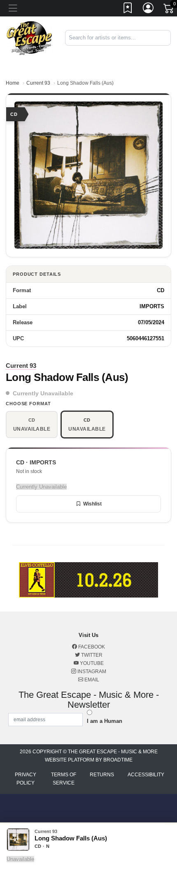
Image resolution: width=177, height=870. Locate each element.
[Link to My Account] (148, 9)
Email (91, 680)
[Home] (29, 37)
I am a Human (104, 721)
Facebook (91, 647)
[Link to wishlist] (128, 9)
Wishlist (92, 504)
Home (12, 83)
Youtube (91, 663)
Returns (102, 775)
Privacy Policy (25, 779)
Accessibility (146, 775)
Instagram (91, 671)
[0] (169, 10)
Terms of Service (63, 779)
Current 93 (38, 83)
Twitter (91, 655)
